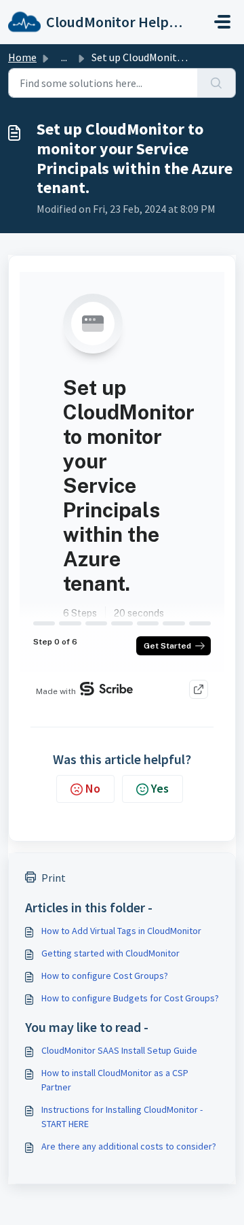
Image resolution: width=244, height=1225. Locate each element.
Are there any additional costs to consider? (128, 1146)
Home (22, 57)
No (92, 788)
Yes (160, 788)
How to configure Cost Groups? (104, 975)
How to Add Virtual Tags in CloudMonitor (121, 931)
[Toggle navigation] (222, 22)
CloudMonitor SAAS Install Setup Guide (119, 1050)
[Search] (216, 83)
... (64, 57)
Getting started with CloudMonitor (110, 953)
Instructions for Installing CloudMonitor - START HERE (122, 1116)
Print (53, 877)
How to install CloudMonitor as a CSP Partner (114, 1080)
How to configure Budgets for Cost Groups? (130, 998)
